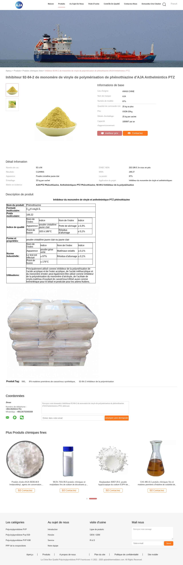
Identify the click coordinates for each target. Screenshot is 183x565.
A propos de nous (67, 555)
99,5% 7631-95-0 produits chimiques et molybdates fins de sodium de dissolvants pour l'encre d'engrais (69, 483)
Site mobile (153, 555)
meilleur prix (111, 133)
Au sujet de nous (76, 4)
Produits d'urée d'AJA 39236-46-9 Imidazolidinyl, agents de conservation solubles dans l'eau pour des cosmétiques (25, 483)
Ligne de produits (97, 529)
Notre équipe (53, 546)
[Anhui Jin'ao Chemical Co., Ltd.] (20, 5)
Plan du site (99, 555)
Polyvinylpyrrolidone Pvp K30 (18, 535)
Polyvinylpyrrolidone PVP (16, 529)
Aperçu (29, 555)
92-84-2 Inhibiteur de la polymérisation (96, 381)
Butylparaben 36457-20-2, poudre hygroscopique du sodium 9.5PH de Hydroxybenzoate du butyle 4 (113, 483)
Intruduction (52, 529)
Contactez (137, 133)
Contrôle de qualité (112, 4)
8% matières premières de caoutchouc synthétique (52, 381)
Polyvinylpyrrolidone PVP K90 (18, 540)
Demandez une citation (151, 4)
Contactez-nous (130, 4)
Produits (61, 4)
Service (51, 540)
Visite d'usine (93, 4)
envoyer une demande (116, 418)
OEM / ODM (95, 535)
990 (23, 381)
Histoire (51, 535)
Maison (51, 4)
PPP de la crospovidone (16, 546)
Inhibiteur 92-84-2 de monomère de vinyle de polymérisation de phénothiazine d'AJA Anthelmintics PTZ (87, 71)
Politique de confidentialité (126, 555)
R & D (92, 540)
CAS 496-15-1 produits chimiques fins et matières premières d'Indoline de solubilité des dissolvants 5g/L (157, 483)
